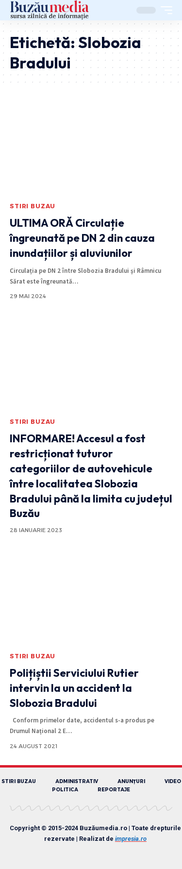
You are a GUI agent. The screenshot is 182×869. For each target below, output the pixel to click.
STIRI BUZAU (32, 206)
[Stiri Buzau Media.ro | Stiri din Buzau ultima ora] (49, 10)
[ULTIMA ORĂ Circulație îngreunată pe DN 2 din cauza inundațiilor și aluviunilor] (91, 148)
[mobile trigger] (164, 10)
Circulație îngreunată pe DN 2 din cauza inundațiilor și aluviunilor (82, 238)
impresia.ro (131, 838)
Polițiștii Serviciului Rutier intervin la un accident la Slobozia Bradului (74, 688)
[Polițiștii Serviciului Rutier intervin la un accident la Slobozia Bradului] (91, 598)
